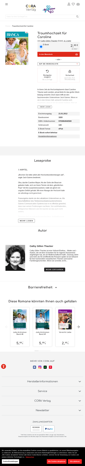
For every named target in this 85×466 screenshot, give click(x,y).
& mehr (67, 41)
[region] (42, 456)
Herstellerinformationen (47, 136)
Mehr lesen (26, 221)
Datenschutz (30, 457)
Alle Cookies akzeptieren (56, 461)
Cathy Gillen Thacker (49, 41)
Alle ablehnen (75, 461)
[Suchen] (77, 16)
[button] (58, 64)
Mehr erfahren (54, 269)
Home (7, 26)
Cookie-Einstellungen (10, 461)
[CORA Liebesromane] (31, 8)
